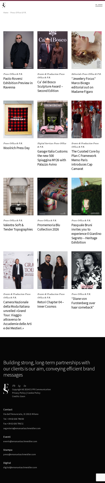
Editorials (76, 74)
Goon (22, 396)
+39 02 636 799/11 (15, 423)
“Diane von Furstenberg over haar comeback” (83, 302)
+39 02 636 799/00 (15, 419)
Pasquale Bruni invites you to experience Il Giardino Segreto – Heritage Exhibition (86, 233)
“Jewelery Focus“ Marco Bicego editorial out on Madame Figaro (83, 85)
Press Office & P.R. (13, 74)
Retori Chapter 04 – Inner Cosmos (50, 304)
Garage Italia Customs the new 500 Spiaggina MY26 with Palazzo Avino (52, 157)
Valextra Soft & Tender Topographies (18, 227)
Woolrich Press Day (16, 148)
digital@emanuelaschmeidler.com (20, 467)
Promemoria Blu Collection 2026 (48, 227)
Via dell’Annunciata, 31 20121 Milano (20, 414)
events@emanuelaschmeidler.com (20, 441)
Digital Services (45, 143)
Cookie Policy (33, 392)
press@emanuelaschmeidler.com (19, 454)
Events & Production (48, 74)
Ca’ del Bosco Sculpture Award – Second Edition (50, 86)
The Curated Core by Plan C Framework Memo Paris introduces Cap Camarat (85, 160)
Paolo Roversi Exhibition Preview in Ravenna (18, 82)
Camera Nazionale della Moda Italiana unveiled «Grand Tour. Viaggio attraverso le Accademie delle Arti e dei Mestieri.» (17, 315)
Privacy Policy (19, 392)
